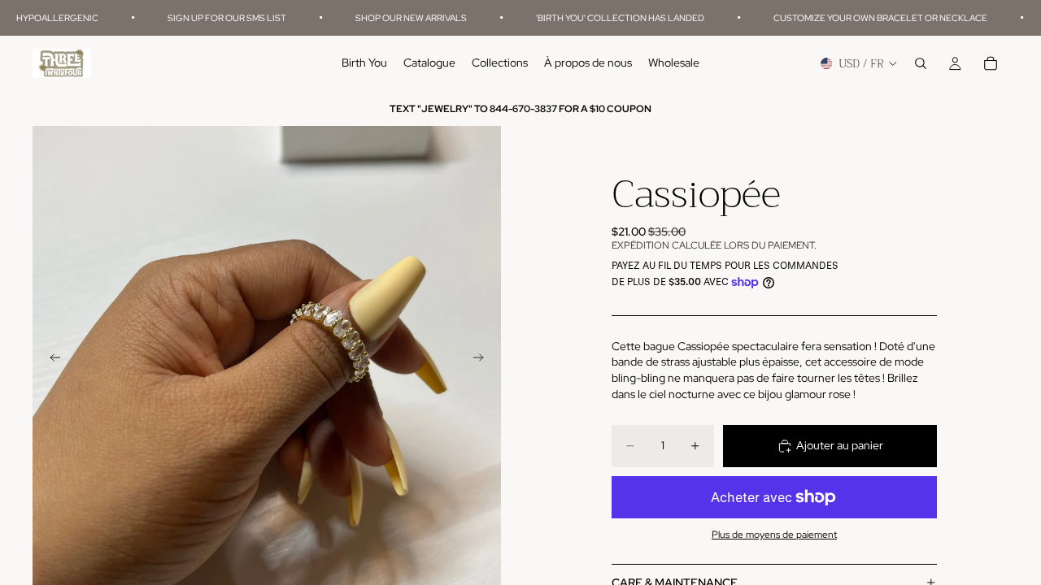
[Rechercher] (921, 64)
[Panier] (990, 64)
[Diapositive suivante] (483, 360)
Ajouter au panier (839, 445)
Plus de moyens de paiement (774, 534)
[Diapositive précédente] (50, 360)
